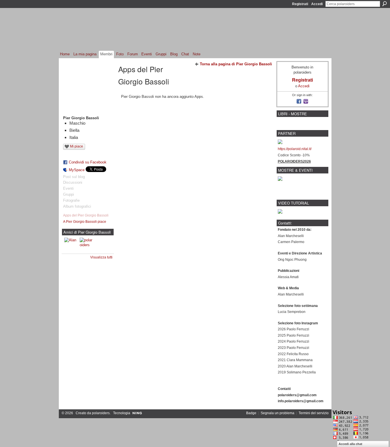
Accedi (317, 4)
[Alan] (71, 244)
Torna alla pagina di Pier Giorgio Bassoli (236, 64)
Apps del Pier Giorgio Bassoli (85, 215)
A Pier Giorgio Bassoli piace (84, 222)
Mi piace (76, 146)
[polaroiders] (86, 244)
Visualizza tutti (101, 257)
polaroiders (101, 413)
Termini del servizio (314, 413)
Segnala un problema (277, 413)
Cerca (384, 3)
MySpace (77, 170)
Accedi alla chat (350, 444)
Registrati (300, 4)
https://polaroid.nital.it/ (294, 149)
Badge (251, 413)
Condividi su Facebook (87, 162)
